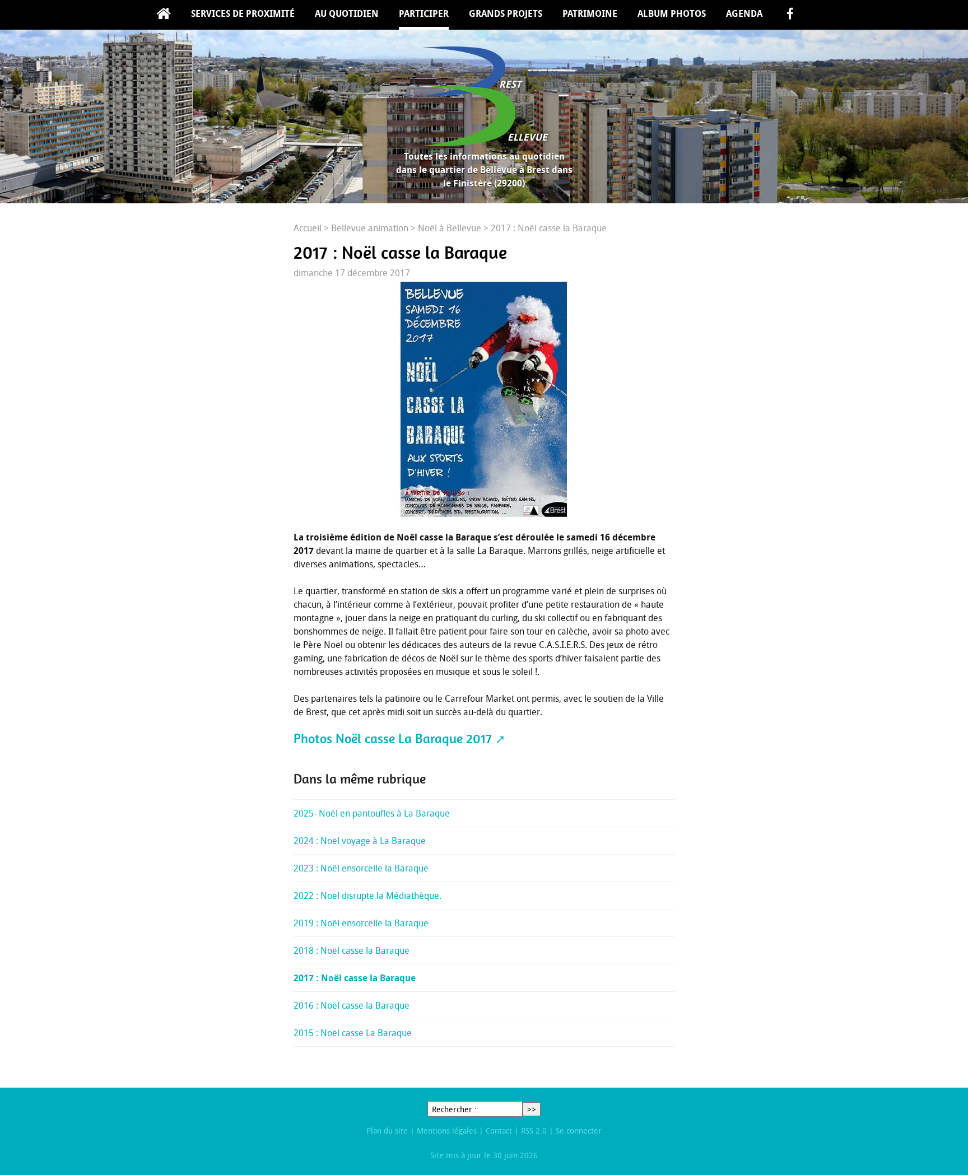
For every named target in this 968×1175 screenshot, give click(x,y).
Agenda (744, 13)
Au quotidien (347, 13)
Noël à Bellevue (449, 228)
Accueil (163, 15)
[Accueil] (484, 96)
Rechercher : (454, 1109)
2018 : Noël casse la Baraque (351, 950)
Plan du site (387, 1130)
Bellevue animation (369, 228)
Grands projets (505, 13)
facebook (790, 15)
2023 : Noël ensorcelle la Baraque (361, 868)
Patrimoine (589, 13)
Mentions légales (447, 1130)
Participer (424, 13)
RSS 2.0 (534, 1130)
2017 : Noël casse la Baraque (355, 978)
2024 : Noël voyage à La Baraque (360, 840)
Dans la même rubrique (360, 779)
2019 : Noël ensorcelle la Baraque (361, 923)
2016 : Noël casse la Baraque (351, 1005)
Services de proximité (243, 13)
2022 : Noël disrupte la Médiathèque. (367, 895)
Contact (499, 1130)
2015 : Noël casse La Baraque (353, 1033)
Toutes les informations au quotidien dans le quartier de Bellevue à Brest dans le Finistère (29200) (484, 169)
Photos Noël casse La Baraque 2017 (393, 739)
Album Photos (671, 13)
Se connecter (579, 1130)
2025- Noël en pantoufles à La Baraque (372, 813)
